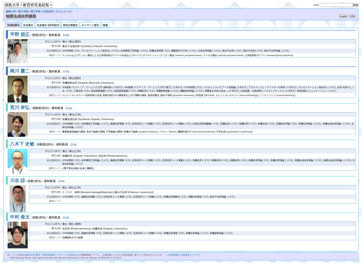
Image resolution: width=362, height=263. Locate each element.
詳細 (66, 35)
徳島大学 (11, 11)
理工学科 (36, 11)
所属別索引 (13, 25)
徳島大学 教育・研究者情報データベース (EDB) (50, 255)
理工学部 (23, 11)
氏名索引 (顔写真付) (48, 25)
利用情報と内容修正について (184, 255)
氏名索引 (28, 25)
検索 (105, 25)
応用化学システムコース (57, 11)
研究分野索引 (70, 25)
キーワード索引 (90, 25)
